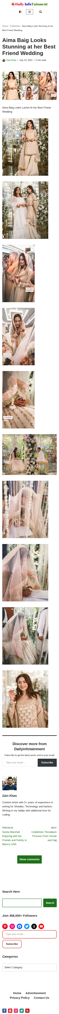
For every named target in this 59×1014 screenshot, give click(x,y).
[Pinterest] (5, 926)
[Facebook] (19, 926)
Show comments (29, 859)
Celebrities (15, 26)
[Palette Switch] (20, 12)
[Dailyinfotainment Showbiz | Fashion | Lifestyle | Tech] (29, 4)
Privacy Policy (20, 997)
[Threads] (34, 926)
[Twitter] (26, 926)
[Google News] (27, 1011)
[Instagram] (12, 926)
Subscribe (47, 762)
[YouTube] (41, 926)
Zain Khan (11, 60)
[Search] (40, 11)
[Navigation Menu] (29, 11)
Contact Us (41, 997)
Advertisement (36, 993)
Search (50, 902)
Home (5, 26)
